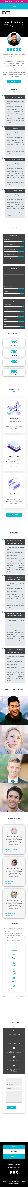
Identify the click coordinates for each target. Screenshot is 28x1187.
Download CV (14, 81)
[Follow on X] (11, 49)
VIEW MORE (14, 515)
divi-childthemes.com (14, 1061)
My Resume (14, 1151)
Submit (11, 1107)
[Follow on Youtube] (20, 49)
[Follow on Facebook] (8, 49)
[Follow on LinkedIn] (14, 49)
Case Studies (14, 1156)
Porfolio (14, 6)
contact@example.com (14, 1164)
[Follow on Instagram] (17, 49)
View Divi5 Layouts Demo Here (13, 1)
